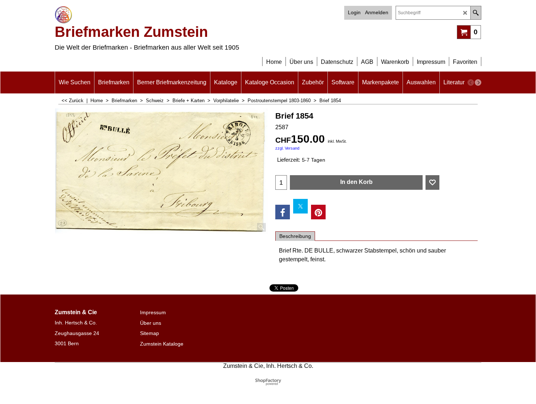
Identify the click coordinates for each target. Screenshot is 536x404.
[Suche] (475, 12)
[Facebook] (282, 212)
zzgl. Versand (287, 148)
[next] (478, 82)
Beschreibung (295, 236)
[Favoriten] (432, 182)
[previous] (470, 82)
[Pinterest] (318, 212)
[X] (300, 206)
